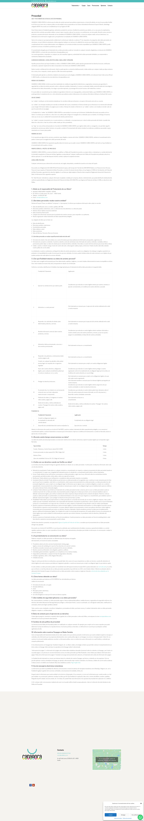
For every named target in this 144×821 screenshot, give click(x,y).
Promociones (95, 5)
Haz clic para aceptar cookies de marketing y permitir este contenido (107, 759)
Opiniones (103, 5)
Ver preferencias (136, 815)
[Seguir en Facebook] (30, 785)
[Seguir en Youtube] (33, 785)
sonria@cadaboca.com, (105, 616)
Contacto (110, 5)
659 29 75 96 (67, 753)
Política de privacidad (127, 818)
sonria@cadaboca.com (42, 197)
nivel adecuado (102, 567)
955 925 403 (60, 753)
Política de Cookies (118, 818)
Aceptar (111, 815)
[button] (141, 803)
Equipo (84, 5)
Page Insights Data (75, 662)
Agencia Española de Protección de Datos (69, 522)
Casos (88, 5)
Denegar (123, 815)
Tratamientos (75, 5)
